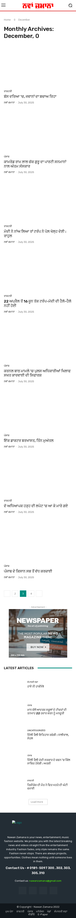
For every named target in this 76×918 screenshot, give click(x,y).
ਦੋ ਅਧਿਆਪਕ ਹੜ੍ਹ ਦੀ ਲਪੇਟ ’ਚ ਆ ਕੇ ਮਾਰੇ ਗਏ (36, 506)
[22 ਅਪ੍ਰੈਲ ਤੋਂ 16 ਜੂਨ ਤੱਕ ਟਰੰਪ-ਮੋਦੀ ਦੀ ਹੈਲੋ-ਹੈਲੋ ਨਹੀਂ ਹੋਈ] (38, 270)
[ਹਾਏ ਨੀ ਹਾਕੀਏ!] (14, 684)
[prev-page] (7, 593)
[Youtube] (53, 890)
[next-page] (39, 593)
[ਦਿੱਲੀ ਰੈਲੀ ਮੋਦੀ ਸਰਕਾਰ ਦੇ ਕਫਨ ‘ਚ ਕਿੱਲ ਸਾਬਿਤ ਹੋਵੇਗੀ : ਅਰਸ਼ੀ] (14, 760)
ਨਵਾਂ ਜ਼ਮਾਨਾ (9, 102)
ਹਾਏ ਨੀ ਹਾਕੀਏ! (35, 686)
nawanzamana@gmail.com (45, 880)
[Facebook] (22, 890)
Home (7, 19)
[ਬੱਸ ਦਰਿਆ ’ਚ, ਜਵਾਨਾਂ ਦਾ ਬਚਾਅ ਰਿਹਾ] (38, 65)
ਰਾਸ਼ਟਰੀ (8, 91)
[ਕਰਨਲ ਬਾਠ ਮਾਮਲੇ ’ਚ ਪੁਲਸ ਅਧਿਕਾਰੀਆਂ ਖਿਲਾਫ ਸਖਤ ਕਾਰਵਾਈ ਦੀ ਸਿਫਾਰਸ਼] (38, 340)
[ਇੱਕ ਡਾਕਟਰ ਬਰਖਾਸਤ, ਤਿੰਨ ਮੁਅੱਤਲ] (38, 409)
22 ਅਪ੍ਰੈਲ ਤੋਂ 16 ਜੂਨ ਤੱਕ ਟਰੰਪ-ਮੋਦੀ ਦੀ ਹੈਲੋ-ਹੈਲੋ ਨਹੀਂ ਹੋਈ (37, 303)
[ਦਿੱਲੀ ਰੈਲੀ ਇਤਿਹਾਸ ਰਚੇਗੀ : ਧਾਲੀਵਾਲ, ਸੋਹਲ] (14, 735)
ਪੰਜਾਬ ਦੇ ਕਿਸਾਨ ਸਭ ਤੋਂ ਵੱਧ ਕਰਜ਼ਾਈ (28, 571)
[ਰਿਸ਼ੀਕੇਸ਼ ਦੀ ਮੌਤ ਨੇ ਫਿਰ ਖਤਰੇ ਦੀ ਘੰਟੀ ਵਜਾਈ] (14, 785)
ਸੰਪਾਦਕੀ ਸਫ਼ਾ (32, 682)
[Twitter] (43, 890)
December (24, 19)
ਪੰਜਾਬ (6, 156)
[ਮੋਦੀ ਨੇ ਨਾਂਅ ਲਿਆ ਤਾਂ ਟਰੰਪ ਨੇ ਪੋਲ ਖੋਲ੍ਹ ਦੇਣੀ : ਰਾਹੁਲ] (38, 200)
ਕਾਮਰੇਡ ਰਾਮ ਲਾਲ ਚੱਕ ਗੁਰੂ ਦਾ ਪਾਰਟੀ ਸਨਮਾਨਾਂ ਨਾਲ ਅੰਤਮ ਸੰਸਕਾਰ (35, 164)
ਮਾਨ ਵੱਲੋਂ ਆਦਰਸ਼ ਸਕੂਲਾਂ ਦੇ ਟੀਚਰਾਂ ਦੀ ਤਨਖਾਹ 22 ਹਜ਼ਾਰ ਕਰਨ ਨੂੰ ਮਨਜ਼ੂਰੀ (47, 711)
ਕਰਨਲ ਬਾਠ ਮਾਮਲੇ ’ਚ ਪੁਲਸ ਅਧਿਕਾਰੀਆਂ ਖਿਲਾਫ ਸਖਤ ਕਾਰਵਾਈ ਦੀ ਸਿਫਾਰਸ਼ (37, 373)
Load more (37, 801)
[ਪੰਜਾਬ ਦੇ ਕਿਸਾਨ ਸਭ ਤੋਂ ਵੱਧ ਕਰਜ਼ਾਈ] (38, 540)
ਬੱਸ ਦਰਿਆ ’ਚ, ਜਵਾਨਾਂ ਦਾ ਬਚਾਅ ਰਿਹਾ (30, 96)
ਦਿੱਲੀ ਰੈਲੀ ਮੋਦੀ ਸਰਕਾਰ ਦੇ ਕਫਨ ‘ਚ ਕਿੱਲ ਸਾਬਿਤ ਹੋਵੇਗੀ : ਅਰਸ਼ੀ (48, 761)
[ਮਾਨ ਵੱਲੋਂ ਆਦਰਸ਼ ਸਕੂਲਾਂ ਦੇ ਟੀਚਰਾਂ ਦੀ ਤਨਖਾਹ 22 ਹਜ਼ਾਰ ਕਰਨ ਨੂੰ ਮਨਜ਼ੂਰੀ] (14, 709)
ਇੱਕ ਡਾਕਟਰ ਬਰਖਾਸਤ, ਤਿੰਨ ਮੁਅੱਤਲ (29, 440)
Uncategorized (36, 730)
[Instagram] (33, 890)
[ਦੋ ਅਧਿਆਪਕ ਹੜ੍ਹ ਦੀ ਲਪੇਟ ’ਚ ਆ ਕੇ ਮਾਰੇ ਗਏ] (38, 475)
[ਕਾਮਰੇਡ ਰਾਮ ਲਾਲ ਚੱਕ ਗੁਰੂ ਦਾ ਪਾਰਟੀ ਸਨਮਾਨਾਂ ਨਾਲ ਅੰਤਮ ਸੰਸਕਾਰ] (38, 131)
